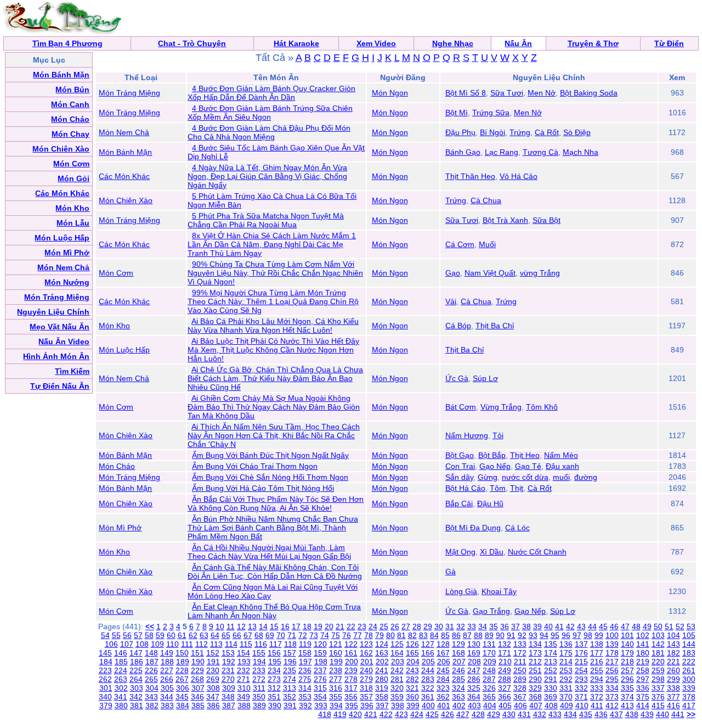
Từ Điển (669, 43)
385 (198, 705)
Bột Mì (456, 112)
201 (366, 661)
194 (259, 661)
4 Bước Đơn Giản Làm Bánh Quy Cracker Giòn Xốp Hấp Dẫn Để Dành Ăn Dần (271, 93)
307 (198, 688)
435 (585, 714)
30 (438, 626)
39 (537, 626)
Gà (450, 571)
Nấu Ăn (518, 43)
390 (274, 705)
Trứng (519, 132)
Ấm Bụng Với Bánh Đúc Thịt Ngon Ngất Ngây (270, 455)
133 (519, 644)
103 (658, 635)
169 (473, 652)
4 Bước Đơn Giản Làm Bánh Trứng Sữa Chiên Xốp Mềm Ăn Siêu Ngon (270, 112)
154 (243, 652)
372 (596, 696)
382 (151, 705)
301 (105, 688)
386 (213, 705)
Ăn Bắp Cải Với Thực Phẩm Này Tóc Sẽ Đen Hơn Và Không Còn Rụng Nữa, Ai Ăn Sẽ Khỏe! (276, 503)
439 (647, 714)
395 (351, 705)
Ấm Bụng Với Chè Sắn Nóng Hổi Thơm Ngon (270, 477)
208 (474, 661)
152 (212, 652)
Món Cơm (116, 272)
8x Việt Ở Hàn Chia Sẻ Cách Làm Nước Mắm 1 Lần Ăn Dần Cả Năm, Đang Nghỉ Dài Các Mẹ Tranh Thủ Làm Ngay (272, 244)
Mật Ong (460, 551)
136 (566, 644)
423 (401, 714)
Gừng (487, 477)
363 (458, 696)
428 (478, 714)
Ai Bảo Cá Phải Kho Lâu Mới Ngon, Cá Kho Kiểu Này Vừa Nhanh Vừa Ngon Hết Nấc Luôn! (273, 325)
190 (198, 661)
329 (535, 688)
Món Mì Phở (120, 527)
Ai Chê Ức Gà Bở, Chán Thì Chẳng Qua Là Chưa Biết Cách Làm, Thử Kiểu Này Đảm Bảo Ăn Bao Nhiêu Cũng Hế (275, 378)
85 (445, 635)
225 (136, 670)
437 (616, 714)
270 (228, 679)
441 (677, 714)
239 (351, 670)
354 (320, 696)
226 (151, 670)
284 (443, 679)
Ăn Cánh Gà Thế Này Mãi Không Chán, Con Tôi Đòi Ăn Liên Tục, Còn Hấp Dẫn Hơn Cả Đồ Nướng (275, 571)
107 (126, 644)
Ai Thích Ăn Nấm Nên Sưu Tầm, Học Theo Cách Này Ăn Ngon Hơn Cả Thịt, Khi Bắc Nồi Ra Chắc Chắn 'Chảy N (274, 435)
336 (642, 688)
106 (111, 644)
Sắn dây (459, 477)
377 (673, 696)
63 (204, 635)
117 (275, 644)
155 (258, 652)
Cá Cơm (459, 244)
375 (642, 696)
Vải (450, 301)
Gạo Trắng (491, 611)
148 (151, 652)
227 (166, 670)
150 (182, 652)
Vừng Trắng (501, 406)
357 (366, 696)
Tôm (498, 488)
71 (291, 635)
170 (489, 652)
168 (458, 652)
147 (136, 652)
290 (535, 679)
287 (489, 679)
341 (120, 696)
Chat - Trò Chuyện (192, 43)
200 (351, 661)
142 (658, 644)
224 (120, 670)
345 (182, 696)
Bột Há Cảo (465, 488)
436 (601, 714)
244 (427, 670)
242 (397, 670)
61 (182, 635)
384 (182, 705)
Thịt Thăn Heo (470, 176)
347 (212, 696)
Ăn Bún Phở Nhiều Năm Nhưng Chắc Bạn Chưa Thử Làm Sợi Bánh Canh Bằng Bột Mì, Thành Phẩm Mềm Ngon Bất (273, 527)
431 (524, 714)
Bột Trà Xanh (505, 220)
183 (688, 652)
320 (397, 688)
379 (105, 705)
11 (231, 626)
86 (456, 635)
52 (680, 626)
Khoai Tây (499, 591)
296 (627, 679)
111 (187, 644)
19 (318, 626)
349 (243, 696)
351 (274, 696)
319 (381, 688)
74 (324, 635)
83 (423, 635)
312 (274, 688)
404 (489, 705)
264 (136, 679)
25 (384, 626)
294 (596, 679)
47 (625, 626)
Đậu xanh (562, 466)
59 (160, 635)
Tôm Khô (542, 406)
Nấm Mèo (561, 455)
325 (473, 688)
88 (478, 635)
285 (458, 679)
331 (566, 688)
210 (505, 661)
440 (662, 714)
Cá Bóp (458, 325)
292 (566, 679)
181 (658, 652)
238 (335, 670)
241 (381, 670)
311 (259, 688)
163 (381, 652)
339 (688, 688)
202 (382, 661)
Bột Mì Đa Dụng (473, 527)
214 (566, 661)
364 (473, 696)
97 (577, 635)
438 (631, 714)
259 (658, 670)
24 (373, 626)
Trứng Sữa (490, 112)
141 (642, 644)
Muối (487, 244)
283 (427, 679)
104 (673, 635)
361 (427, 696)
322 (427, 688)
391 (290, 705)
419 (340, 714)
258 (642, 670)
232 (243, 670)
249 (504, 670)
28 (416, 626)
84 (434, 635)
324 (458, 688)
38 (526, 626)
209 (489, 661)
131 (489, 644)
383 (167, 705)
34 (482, 626)
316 (335, 688)
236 (305, 670)
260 (673, 670)
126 (412, 644)
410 (581, 705)
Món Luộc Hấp (124, 349)
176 (581, 652)
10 (220, 626)
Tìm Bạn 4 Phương (67, 43)
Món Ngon (390, 503)
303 (136, 688)
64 (215, 635)
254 (581, 670)
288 (504, 679)
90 (500, 635)
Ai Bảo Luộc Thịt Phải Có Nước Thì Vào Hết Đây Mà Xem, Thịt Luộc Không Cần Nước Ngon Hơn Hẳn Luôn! (273, 350)
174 (550, 652)
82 (412, 635)
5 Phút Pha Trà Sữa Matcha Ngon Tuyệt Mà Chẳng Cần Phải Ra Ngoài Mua (266, 220)
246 (458, 670)
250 (519, 670)
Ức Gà (456, 378)
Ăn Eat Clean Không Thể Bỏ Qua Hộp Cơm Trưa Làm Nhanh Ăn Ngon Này (274, 611)
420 (355, 714)
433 (555, 714)
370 (566, 696)
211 (520, 661)
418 (324, 714)
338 (673, 688)
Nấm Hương (466, 435)
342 (136, 696)
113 (216, 644)
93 (533, 635)
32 (460, 626)
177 (596, 652)
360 (412, 696)
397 (382, 705)
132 (504, 644)
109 (157, 644)
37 (515, 626)
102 (642, 635)
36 (504, 626)
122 (351, 644)
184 (105, 661)
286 (473, 679)
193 (244, 661)
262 (105, 679)
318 (366, 688)
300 (688, 679)
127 (427, 644)
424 (416, 714)
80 (390, 635)
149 (166, 652)
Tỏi (497, 435)
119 (305, 644)
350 (258, 696)
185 (121, 661)
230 (212, 670)
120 (320, 644)
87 (467, 635)
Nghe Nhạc (452, 43)
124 (381, 644)
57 (138, 635)
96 (566, 635)
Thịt (516, 488)
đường (585, 477)
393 (320, 705)
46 (614, 626)
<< (149, 626)
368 (535, 696)
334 (612, 688)
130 (473, 644)
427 (462, 714)
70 (280, 635)
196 (290, 661)
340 (105, 696)
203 (397, 661)
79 (379, 635)
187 (151, 661)
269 (212, 679)
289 (519, 679)
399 (413, 705)
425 (432, 714)
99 (599, 635)
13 (252, 626)
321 (412, 688)
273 (274, 679)
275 (305, 679)
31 (449, 626)
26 (394, 626)
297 (642, 679)
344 (166, 696)
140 (627, 644)
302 (121, 688)
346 (197, 696)
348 (228, 696)
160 (335, 652)
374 (627, 696)
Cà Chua (486, 200)
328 (519, 688)
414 (642, 705)
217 (612, 661)
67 (248, 635)
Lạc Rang (501, 152)
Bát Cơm (460, 406)
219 (642, 661)
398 (397, 705)
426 (447, 714)
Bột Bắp (492, 455)
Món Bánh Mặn (125, 152)
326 (489, 688)
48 (636, 626)
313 (289, 688)
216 (596, 661)
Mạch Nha (580, 152)
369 (550, 696)
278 (351, 679)
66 (237, 635)
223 (105, 670)
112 (201, 644)
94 (544, 635)
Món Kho (114, 325)
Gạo (452, 272)
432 (539, 714)
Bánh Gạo (462, 152)
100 (612, 635)
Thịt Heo (525, 455)
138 (596, 644)
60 (171, 635)
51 (669, 626)
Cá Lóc (517, 527)
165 (412, 652)
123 (366, 644)
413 (627, 705)
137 (581, 644)
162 (366, 652)
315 (320, 688)
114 (231, 644)
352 (289, 696)
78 (368, 635)
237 (320, 670)
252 (550, 670)
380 (121, 705)
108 (142, 644)
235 (289, 670)
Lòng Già (461, 591)
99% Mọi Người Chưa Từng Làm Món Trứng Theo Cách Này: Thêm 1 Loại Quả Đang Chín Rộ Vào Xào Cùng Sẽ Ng (273, 301)
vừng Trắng (540, 272)
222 (688, 661)
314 (305, 688)
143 (673, 644)
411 (597, 705)
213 (550, 661)
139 (612, 644)
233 (258, 670)
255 (596, 670)
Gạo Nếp (495, 466)
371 (581, 696)
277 (335, 679)
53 (691, 626)
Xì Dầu (491, 551)
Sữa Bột (547, 220)
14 (263, 626)
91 (511, 635)
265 (151, 679)
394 (336, 705)
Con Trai (460, 466)
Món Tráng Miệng (129, 92)
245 (443, 670)
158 (305, 652)
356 (351, 696)
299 (673, 679)
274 (289, 679)
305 (167, 688)
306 (182, 688)
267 (182, 679)
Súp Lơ (485, 378)
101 (627, 635)
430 (509, 714)
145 (105, 652)
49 (647, 626)
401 (443, 705)
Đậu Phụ (460, 132)
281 (397, 679)
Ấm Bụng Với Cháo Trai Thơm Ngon (255, 466)
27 (405, 626)
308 (213, 688)
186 (136, 661)
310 (244, 688)
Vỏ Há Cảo (518, 176)
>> (691, 714)
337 (658, 688)
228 (182, 670)
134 (535, 644)
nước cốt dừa (525, 477)
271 (243, 679)
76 (346, 635)
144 (688, 644)
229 (197, 670)
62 (193, 635)
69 (269, 635)
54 (105, 635)
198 (320, 661)
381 (136, 705)
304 (151, 688)
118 (290, 644)
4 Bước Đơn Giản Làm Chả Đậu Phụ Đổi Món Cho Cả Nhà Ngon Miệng (269, 132)
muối (561, 477)
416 (673, 705)
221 (673, 661)
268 (197, 679)
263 (120, 679)
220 (658, 661)
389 (259, 705)
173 (535, 652)
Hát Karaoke (296, 43)
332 (581, 688)
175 (566, 652)
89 (489, 635)
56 (127, 635)
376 (658, 696)
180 (642, 652)
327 (504, 688)
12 (241, 626)
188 (167, 661)
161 (351, 652)
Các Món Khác (124, 176)
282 (412, 679)
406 (520, 705)
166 (427, 652)
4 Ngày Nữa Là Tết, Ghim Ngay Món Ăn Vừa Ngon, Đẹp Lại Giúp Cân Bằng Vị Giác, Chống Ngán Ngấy (267, 176)
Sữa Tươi (506, 92)
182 (673, 652)
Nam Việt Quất (490, 272)
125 (397, 644)
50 (658, 626)
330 (550, 688)
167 (443, 652)
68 (258, 635)
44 (592, 626)
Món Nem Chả (124, 132)
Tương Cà (540, 152)
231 (228, 670)
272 (258, 679)
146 (120, 652)
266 (166, 679)
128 (443, 644)
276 (320, 679)
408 (551, 705)
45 (603, 626)
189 (182, 661)
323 (443, 688)
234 (274, 670)
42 (570, 626)
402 (459, 705)
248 (489, 670)
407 (535, 705)
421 (370, 714)
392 (305, 705)
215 (581, 661)
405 (505, 705)
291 (550, 679)
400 (428, 705)
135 (550, 644)
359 (397, 696)
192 (228, 661)
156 (274, 652)
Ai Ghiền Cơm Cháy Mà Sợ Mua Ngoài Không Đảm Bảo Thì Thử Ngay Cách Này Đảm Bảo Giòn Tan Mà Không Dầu (274, 407)
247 (473, 670)
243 (412, 670)
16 (285, 626)
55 (116, 635)
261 (688, 670)
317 (351, 688)
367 (519, 696)
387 (228, 705)
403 (474, 705)
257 (627, 670)
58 (149, 635)
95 (555, 635)
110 (172, 644)
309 (228, 688)
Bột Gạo (459, 455)
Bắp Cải (459, 503)
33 (471, 626)
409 (566, 705)
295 (612, 679)
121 (335, 644)
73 (313, 635)
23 (362, 626)
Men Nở (542, 92)
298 (658, 679)
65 (226, 635)
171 (504, 652)
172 (519, 652)
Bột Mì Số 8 (465, 92)
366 (504, 696)
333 (596, 688)
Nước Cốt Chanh (537, 551)
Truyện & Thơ (593, 43)
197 (305, 661)
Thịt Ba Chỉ (494, 325)
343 (151, 696)
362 (443, 696)
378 (688, 696)
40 (548, 626)
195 (274, 661)
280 (381, 679)
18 (307, 626)
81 (401, 635)
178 (612, 652)
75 (335, 635)
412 (612, 705)
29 (427, 626)
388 (244, 705)
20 (329, 626)
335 (627, 688)
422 (386, 714)
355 (335, 696)
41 (559, 626)
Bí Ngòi (492, 132)
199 (336, 661)
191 (213, 661)
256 (612, 670)
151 (197, 652)
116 (260, 644)
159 (320, 652)
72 (302, 635)
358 (381, 696)
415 (658, 705)
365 (489, 696)
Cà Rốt (547, 132)
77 (357, 635)
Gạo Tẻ (528, 466)
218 (627, 661)
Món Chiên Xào (125, 200)
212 (535, 661)
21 (340, 626)
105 (688, 635)
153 (228, 652)
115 (246, 644)
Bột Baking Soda (589, 92)
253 (566, 670)
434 (570, 714)
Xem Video (376, 43)
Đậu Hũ (490, 503)
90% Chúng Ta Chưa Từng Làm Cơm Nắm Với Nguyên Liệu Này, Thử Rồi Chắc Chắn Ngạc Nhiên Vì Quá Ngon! (275, 273)
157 (289, 652)
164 (397, 652)
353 (305, 696)
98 (588, 635)
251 (535, 670)
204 (413, 661)
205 (428, 661)
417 (688, 705)
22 (351, 626)
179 (627, 652)
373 (612, 696)
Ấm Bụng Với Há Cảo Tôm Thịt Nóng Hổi (263, 488)
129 (458, 644)
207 (459, 661)
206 (443, 661)
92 (522, 635)
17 (296, 626)
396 (366, 705)
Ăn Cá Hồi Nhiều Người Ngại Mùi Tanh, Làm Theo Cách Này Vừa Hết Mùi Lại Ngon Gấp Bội (269, 552)
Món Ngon (390, 92)
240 (366, 670)
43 (581, 626)
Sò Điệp (577, 132)
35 (493, 626)
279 (366, 679)
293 (581, 679)
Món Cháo (117, 466)
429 (493, 714)
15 (274, 626)
